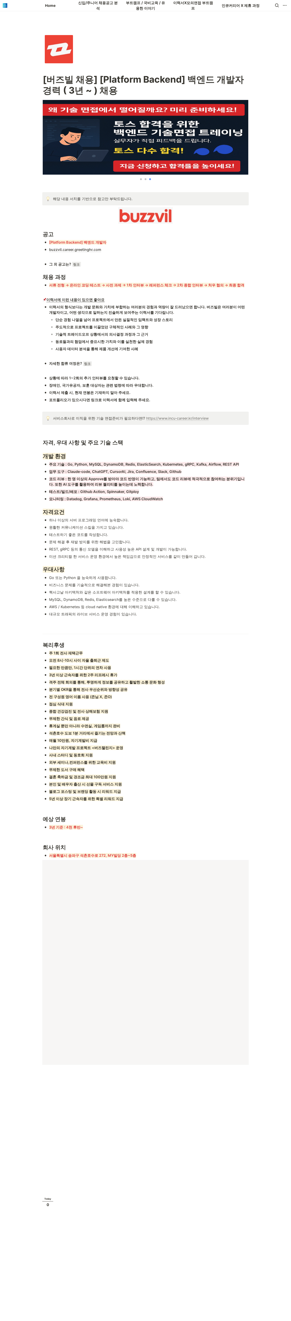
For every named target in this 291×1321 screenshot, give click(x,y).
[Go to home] (5, 5)
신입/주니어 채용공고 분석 (98, 5)
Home (50, 5)
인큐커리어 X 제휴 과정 (241, 5)
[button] (277, 5)
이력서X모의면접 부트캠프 (193, 5)
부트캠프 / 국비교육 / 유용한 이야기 (145, 5)
